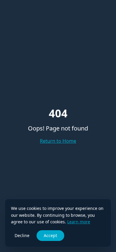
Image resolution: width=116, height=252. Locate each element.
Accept (50, 235)
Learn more (78, 222)
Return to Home (58, 141)
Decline (22, 235)
